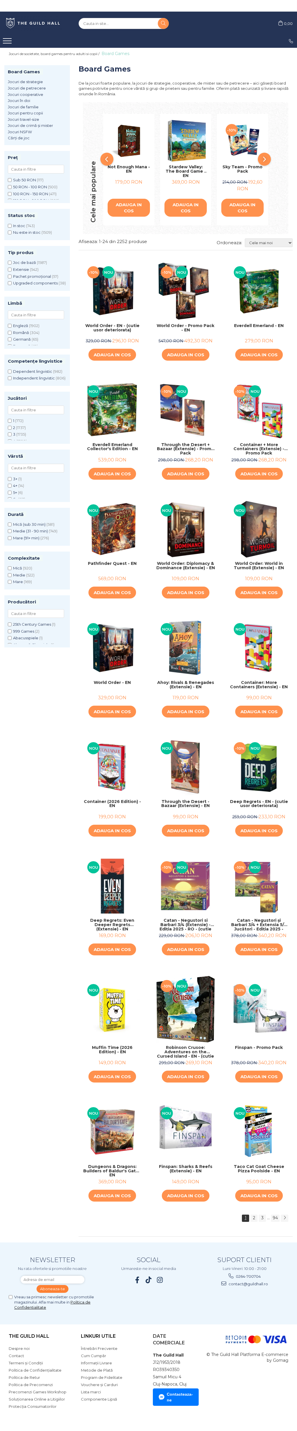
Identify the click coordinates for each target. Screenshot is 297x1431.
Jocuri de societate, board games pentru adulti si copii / (54, 54)
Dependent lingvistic (32, 371)
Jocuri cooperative (25, 94)
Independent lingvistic (34, 378)
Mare (18, 581)
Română (21, 332)
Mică (17, 568)
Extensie (21, 269)
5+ (15, 492)
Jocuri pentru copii (25, 113)
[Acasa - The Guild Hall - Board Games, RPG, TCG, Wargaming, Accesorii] (33, 23)
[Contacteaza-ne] (291, 41)
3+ (15, 479)
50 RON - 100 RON (30, 187)
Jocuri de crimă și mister (30, 125)
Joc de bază (24, 262)
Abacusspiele (25, 638)
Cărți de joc (19, 138)
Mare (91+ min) (26, 538)
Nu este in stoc (27, 232)
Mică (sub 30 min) (29, 524)
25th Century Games (32, 624)
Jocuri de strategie (25, 81)
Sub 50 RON (24, 180)
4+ (15, 485)
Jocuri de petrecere (27, 88)
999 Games (23, 631)
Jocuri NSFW (20, 131)
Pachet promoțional (32, 276)
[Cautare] (163, 23)
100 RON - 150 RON (30, 193)
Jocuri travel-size (23, 119)
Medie (19, 575)
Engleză (20, 325)
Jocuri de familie (23, 107)
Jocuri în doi (19, 100)
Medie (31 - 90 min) (30, 531)
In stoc (19, 225)
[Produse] (8, 42)
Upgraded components (35, 283)
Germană (22, 339)
